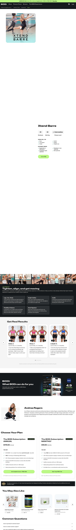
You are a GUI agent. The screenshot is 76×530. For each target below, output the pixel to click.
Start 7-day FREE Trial (57, 471)
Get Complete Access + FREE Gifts (19, 471)
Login (73, 4)
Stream (25, 4)
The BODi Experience (35, 4)
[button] (35, 360)
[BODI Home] (4, 4)
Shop (10, 4)
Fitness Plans (17, 4)
